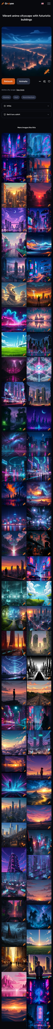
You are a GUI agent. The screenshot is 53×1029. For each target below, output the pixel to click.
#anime (6, 97)
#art (16, 97)
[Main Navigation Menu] (48, 4)
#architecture (28, 97)
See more (20, 90)
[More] (40, 81)
